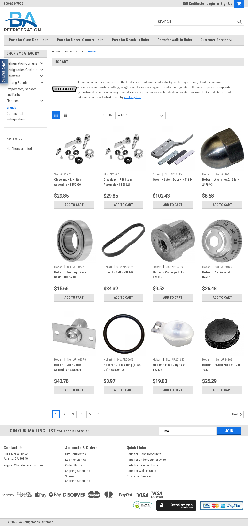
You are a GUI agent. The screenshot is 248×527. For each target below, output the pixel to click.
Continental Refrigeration (16, 116)
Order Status (73, 465)
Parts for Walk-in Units (174, 40)
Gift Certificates (75, 454)
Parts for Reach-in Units (130, 40)
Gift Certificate (193, 4)
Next (235, 414)
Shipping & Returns (77, 471)
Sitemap (70, 476)
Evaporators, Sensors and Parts (22, 92)
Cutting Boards (17, 83)
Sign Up (226, 4)
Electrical (13, 101)
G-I (81, 51)
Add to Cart (74, 205)
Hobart (92, 51)
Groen (156, 174)
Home (56, 51)
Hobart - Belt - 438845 (118, 272)
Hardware (13, 76)
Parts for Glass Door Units (28, 40)
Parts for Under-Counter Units (80, 40)
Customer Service (214, 40)
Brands (11, 107)
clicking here (132, 97)
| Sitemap (47, 522)
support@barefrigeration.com (23, 465)
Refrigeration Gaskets (22, 70)
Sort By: (108, 115)
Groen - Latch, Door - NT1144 (172, 179)
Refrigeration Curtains (22, 63)
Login (211, 4)
